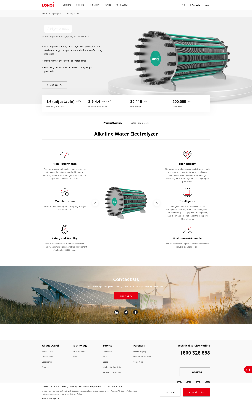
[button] (183, 5)
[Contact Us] (248, 369)
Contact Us (138, 362)
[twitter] (126, 312)
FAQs (105, 356)
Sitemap (45, 367)
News (74, 356)
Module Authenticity (112, 367)
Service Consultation (112, 372)
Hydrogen (56, 13)
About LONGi (47, 351)
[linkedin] (116, 312)
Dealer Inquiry (139, 351)
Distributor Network (142, 356)
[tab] (112, 123)
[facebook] (135, 312)
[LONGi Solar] (48, 5)
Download (107, 351)
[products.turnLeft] (95, 203)
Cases (105, 362)
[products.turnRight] (157, 203)
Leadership (47, 362)
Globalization (48, 356)
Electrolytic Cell (72, 13)
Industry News (78, 351)
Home (44, 13)
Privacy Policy (76, 394)
